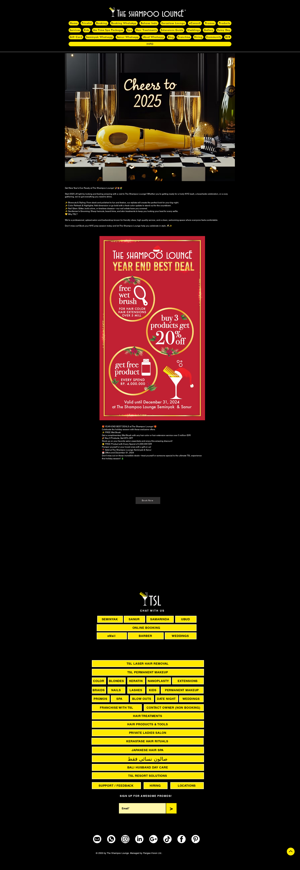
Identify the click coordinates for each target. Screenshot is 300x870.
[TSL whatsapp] (111, 839)
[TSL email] (97, 839)
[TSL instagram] (125, 839)
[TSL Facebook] (181, 839)
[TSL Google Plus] (153, 839)
